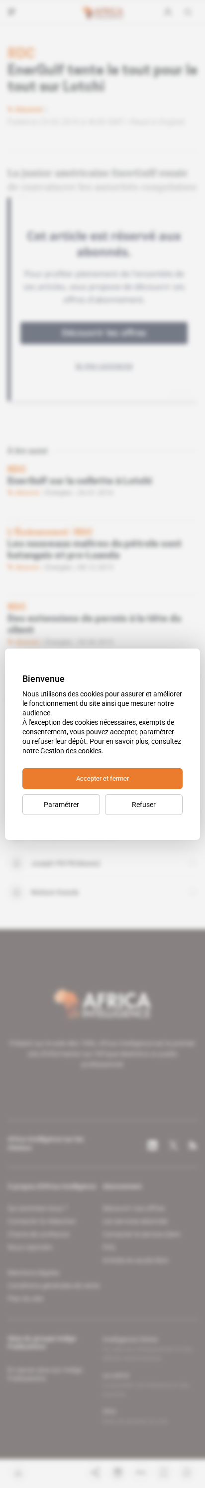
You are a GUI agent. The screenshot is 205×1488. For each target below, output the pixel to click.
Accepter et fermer (102, 778)
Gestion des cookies (71, 751)
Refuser (144, 805)
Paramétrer (61, 805)
